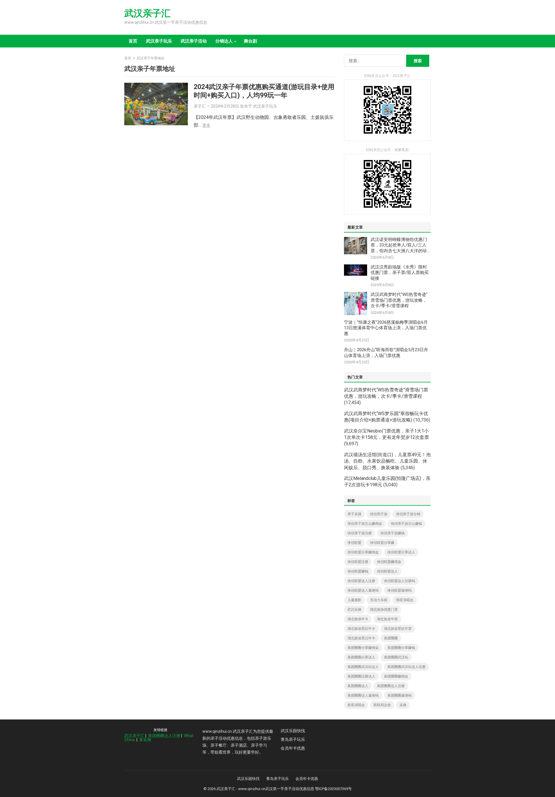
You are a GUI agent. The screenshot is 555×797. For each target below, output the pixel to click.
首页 (133, 41)
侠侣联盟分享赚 (382, 543)
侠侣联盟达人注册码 (399, 581)
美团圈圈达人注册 (391, 686)
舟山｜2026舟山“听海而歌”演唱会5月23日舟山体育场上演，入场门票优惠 (386, 352)
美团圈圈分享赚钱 (401, 648)
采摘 (402, 705)
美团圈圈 (391, 638)
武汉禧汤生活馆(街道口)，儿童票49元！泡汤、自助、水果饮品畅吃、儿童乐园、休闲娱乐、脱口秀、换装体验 (387, 461)
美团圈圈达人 (357, 686)
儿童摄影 (354, 600)
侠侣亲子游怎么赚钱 (406, 524)
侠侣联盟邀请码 (399, 590)
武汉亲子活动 (194, 41)
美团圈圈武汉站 (396, 657)
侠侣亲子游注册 (359, 533)
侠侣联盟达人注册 (361, 581)
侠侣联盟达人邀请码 (363, 590)
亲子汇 (200, 106)
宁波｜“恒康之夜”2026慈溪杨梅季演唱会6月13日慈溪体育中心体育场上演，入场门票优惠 (386, 328)
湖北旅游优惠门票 (384, 610)
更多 (206, 125)
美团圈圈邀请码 (399, 695)
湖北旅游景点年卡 (361, 638)
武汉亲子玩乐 (159, 41)
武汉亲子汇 (147, 13)
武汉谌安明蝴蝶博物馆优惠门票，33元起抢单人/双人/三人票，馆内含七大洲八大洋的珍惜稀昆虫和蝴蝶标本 (399, 245)
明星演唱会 (404, 600)
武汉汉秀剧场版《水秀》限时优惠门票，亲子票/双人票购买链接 (400, 272)
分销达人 (224, 41)
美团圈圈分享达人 (361, 657)
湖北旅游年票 (387, 619)
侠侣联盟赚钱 (357, 571)
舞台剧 (250, 41)
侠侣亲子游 (378, 514)
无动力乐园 (378, 600)
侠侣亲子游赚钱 (392, 533)
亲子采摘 (354, 514)
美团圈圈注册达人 (361, 676)
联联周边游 (382, 705)
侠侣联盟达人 (387, 571)
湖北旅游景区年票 (398, 629)
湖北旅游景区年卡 (361, 629)
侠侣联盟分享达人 (401, 552)
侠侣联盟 (354, 543)
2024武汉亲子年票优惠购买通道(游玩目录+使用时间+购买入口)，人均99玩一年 (264, 91)
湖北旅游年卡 (357, 619)
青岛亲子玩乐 (293, 739)
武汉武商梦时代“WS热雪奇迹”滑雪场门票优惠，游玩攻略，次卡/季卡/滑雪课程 (399, 300)
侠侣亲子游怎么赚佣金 (364, 524)
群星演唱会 (356, 705)
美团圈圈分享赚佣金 (363, 648)
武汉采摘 (354, 610)
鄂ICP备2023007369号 (333, 789)
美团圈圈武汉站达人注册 (406, 667)
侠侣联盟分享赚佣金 (363, 552)
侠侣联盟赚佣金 (389, 562)
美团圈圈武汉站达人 (363, 667)
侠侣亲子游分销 (408, 514)
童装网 (145, 739)
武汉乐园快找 (293, 730)
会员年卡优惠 (293, 748)
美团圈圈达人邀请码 (363, 695)
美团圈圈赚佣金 (396, 676)
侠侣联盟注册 (357, 562)
